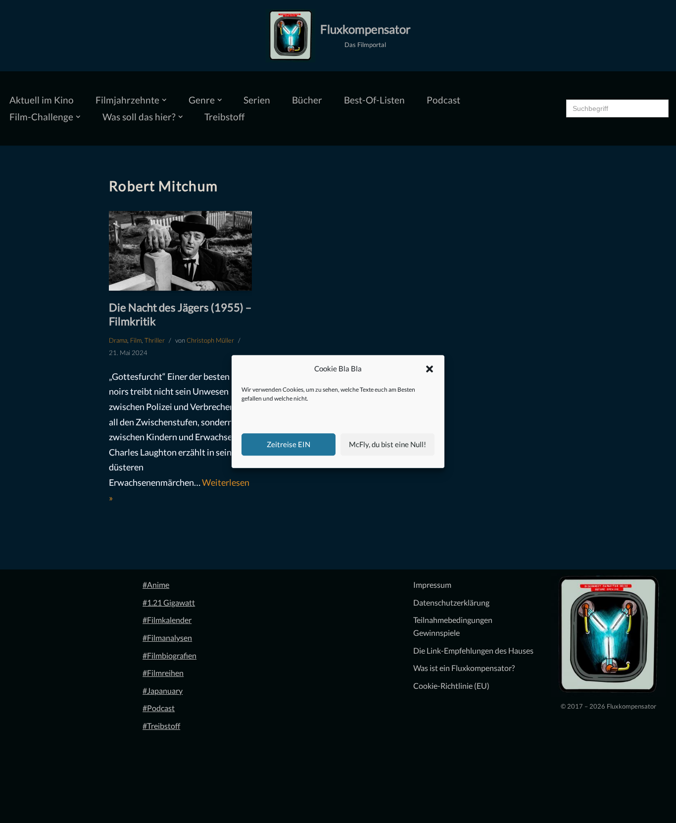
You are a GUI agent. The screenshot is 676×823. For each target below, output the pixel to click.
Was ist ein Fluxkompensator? (464, 667)
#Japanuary (163, 690)
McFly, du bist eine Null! (387, 444)
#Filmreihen (163, 672)
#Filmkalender (167, 619)
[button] (430, 369)
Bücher (307, 99)
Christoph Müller (210, 340)
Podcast (443, 99)
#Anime (156, 584)
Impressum (432, 584)
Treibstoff (224, 116)
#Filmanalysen (167, 637)
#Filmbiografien (169, 655)
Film (136, 340)
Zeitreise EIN (288, 444)
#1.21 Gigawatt (169, 602)
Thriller (155, 340)
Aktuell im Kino (41, 99)
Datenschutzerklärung (451, 602)
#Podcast (159, 708)
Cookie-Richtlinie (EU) (451, 685)
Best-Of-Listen (374, 99)
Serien (256, 99)
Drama (118, 340)
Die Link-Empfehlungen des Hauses (473, 650)
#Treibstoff (161, 725)
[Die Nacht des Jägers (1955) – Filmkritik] (180, 251)
